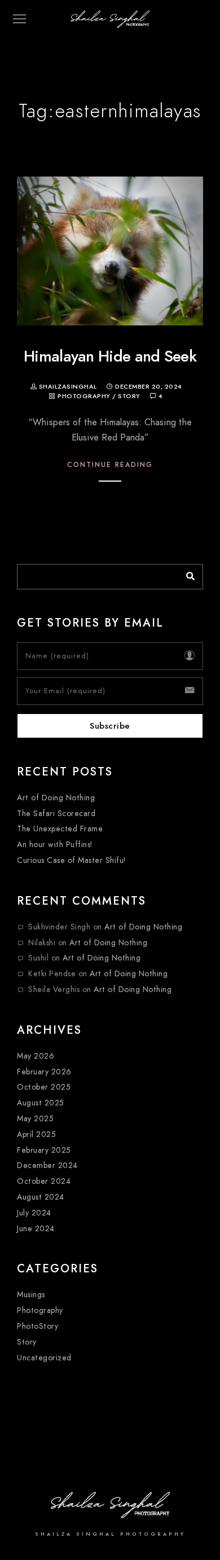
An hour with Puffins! (55, 844)
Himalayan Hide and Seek (110, 356)
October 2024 (44, 1181)
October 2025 (44, 1087)
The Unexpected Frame (60, 828)
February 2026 (44, 1072)
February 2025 (44, 1150)
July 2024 (34, 1213)
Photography (84, 396)
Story (129, 396)
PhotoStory (37, 1326)
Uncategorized (44, 1357)
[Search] (186, 574)
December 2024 (47, 1165)
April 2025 (36, 1134)
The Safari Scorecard (56, 813)
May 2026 (35, 1056)
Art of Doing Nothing (56, 797)
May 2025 (35, 1118)
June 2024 (36, 1228)
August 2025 (40, 1103)
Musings (31, 1294)
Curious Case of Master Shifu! (71, 860)
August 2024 (40, 1197)
